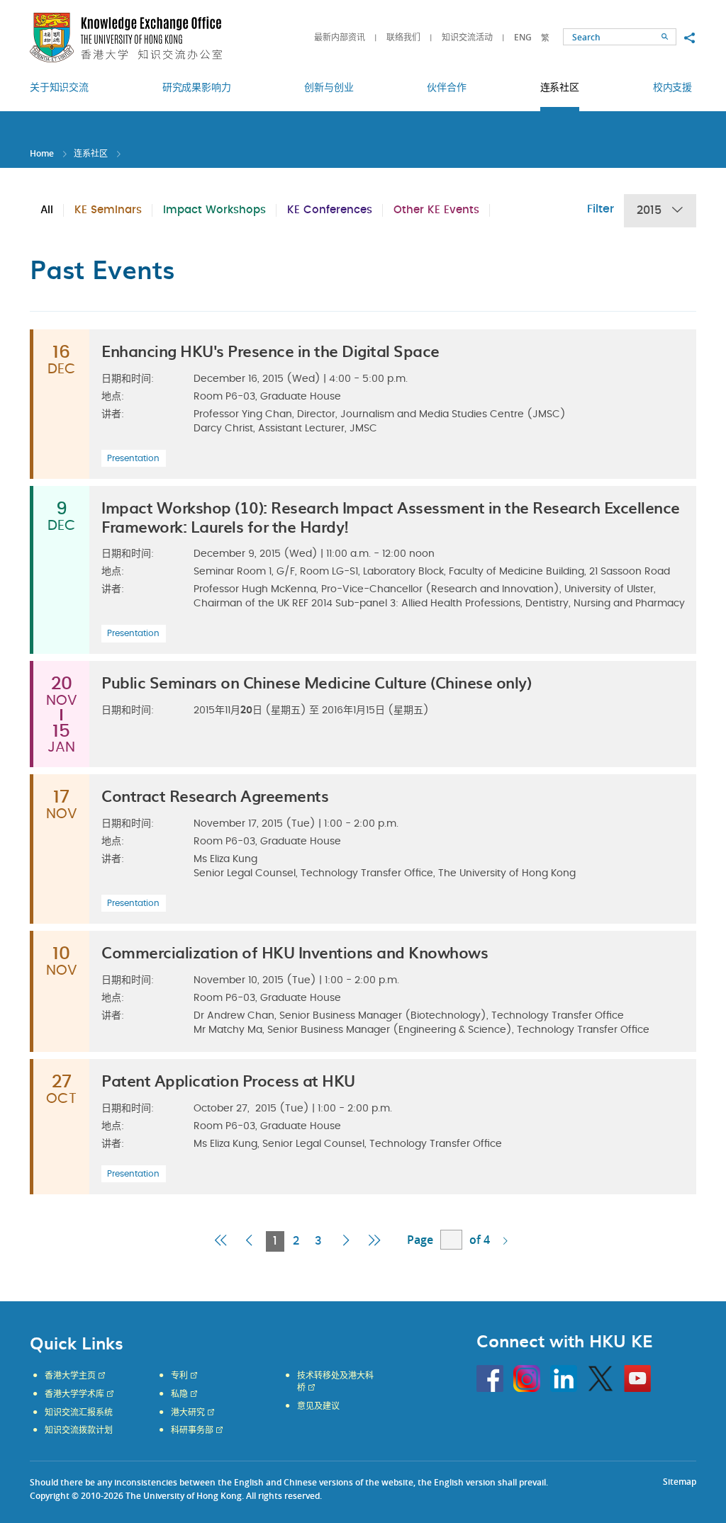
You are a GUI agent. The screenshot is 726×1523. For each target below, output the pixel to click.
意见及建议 (318, 1406)
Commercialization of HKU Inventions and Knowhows (294, 951)
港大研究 (188, 1412)
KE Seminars (108, 210)
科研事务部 (192, 1430)
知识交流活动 (467, 37)
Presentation (133, 458)
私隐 (179, 1394)
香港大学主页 (70, 1375)
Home (42, 153)
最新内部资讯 (339, 37)
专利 (179, 1375)
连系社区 (91, 153)
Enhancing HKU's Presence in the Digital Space (270, 350)
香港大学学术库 (74, 1394)
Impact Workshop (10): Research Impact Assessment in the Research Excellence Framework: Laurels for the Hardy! (390, 516)
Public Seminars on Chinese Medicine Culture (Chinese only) (316, 681)
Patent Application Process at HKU (228, 1080)
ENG (523, 37)
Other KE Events (436, 210)
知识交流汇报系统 (79, 1412)
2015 (649, 210)
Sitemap (679, 1482)
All (46, 210)
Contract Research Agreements (214, 795)
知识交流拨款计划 (79, 1430)
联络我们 (403, 37)
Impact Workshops (214, 210)
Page (420, 1239)
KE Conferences (329, 210)
